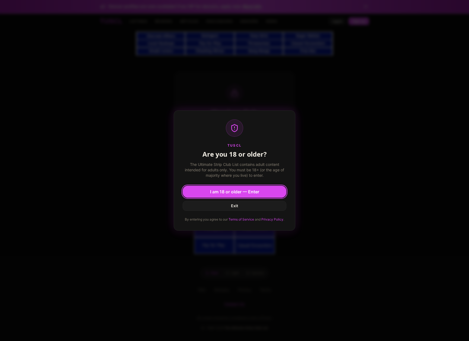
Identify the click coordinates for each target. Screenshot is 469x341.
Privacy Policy (272, 219)
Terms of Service (241, 219)
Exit (234, 205)
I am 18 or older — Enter (234, 191)
